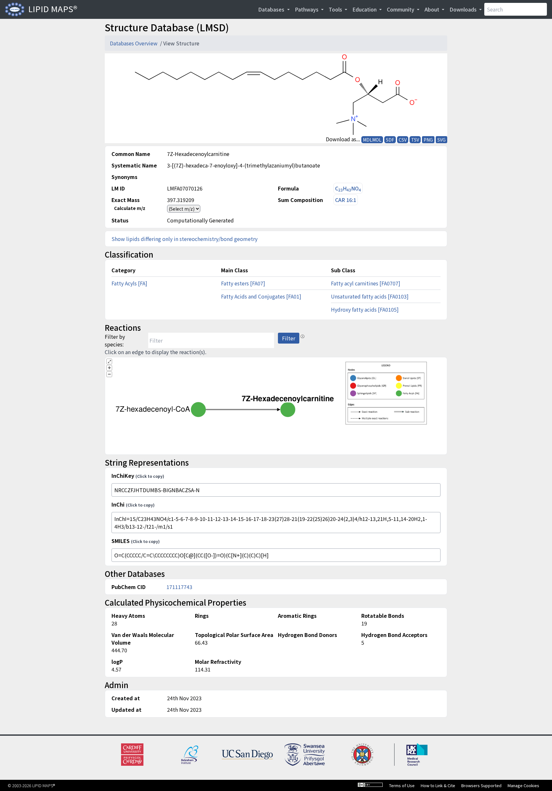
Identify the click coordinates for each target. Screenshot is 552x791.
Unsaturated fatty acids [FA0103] (370, 296)
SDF (390, 139)
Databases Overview (134, 43)
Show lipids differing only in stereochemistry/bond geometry (184, 239)
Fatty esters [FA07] (243, 283)
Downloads (463, 9)
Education (365, 9)
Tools (336, 9)
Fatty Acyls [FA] (129, 283)
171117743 (179, 587)
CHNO (348, 188)
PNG (428, 139)
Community (401, 9)
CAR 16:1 (345, 200)
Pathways (307, 9)
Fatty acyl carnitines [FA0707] (365, 283)
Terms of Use (402, 785)
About (433, 9)
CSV (403, 139)
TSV (415, 139)
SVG (441, 139)
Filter (288, 338)
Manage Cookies (523, 785)
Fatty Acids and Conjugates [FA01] (261, 296)
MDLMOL (372, 139)
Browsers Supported (481, 785)
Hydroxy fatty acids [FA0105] (365, 309)
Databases (272, 9)
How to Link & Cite (438, 785)
